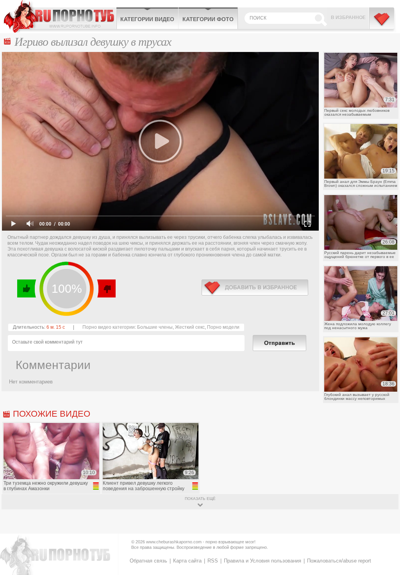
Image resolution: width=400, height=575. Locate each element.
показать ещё (200, 498)
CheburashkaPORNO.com (60, 16)
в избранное (255, 287)
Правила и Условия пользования (262, 561)
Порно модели (223, 327)
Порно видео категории (108, 327)
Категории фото (208, 19)
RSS (212, 561)
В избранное (348, 17)
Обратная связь (148, 561)
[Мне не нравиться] (106, 288)
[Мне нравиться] (26, 288)
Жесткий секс (190, 327)
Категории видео (147, 19)
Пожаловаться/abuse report (339, 561)
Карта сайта (187, 561)
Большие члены (155, 327)
